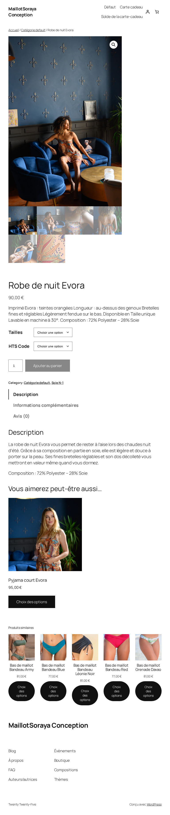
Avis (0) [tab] (21, 416)
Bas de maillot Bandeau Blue (53, 667)
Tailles (15, 332)
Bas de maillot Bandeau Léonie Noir (85, 669)
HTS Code (19, 346)
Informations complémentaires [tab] (46, 405)
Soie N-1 (58, 383)
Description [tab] (25, 394)
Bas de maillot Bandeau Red (116, 667)
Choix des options (31, 601)
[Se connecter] (147, 11)
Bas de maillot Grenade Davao (148, 667)
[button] (114, 45)
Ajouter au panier (47, 365)
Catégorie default (33, 30)
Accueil (13, 30)
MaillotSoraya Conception (22, 12)
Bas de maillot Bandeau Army (22, 667)
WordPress (154, 804)
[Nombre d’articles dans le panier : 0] (156, 11)
